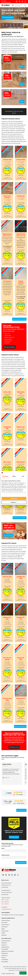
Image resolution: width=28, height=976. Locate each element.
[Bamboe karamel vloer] (21, 419)
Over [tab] (23, 476)
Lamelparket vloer (7, 427)
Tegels (3, 929)
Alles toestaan (14, 498)
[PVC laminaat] (7, 273)
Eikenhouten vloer (21, 392)
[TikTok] (14, 874)
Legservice (4, 935)
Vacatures (3, 945)
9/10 (14, 794)
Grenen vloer (7, 392)
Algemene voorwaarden (7, 951)
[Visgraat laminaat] (21, 273)
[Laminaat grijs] (7, 152)
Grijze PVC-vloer (7, 577)
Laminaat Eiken (20, 159)
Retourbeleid (4, 961)
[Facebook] (2, 874)
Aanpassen (13, 502)
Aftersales (3, 943)
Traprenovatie (4, 931)
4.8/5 (14, 803)
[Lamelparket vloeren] (7, 419)
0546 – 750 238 (5, 899)
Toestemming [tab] (5, 476)
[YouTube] (17, 874)
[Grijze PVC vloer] (7, 569)
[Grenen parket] (7, 384)
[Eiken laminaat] (21, 152)
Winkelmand (4, 953)
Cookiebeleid (4, 959)
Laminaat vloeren (5, 920)
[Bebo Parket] (5, 5)
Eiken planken (21, 462)
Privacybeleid (4, 949)
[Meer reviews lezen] (8, 793)
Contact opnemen (5, 940)
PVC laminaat (7, 281)
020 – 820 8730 (5, 902)
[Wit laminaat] (21, 188)
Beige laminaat (7, 234)
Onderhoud (4, 955)
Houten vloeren (5, 924)
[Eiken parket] (21, 454)
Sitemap (3, 957)
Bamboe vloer (21, 427)
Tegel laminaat (20, 234)
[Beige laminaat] (7, 226)
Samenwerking (5, 947)
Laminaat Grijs (7, 159)
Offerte (3, 933)
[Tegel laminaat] (21, 226)
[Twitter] (5, 874)
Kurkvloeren (4, 926)
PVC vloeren (4, 922)
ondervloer (11, 970)
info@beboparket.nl (6, 909)
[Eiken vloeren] (21, 384)
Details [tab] (14, 476)
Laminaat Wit (21, 196)
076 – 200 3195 (5, 904)
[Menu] (25, 5)
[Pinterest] (8, 874)
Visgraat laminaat (20, 282)
